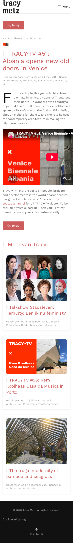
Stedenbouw (45, 80)
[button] (64, 6)
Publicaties (29, 80)
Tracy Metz (30, 76)
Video (6, 84)
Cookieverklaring (14, 519)
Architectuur (13, 80)
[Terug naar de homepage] (12, 6)
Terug (15, 25)
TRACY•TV (60, 80)
